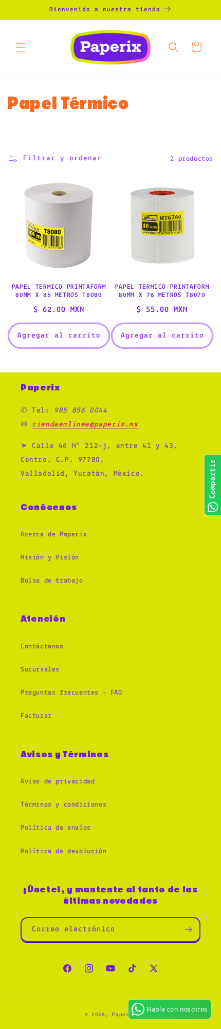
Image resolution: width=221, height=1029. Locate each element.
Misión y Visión (50, 558)
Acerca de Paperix (54, 534)
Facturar (36, 716)
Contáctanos (42, 646)
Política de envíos (56, 828)
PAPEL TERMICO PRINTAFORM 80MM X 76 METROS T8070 (162, 291)
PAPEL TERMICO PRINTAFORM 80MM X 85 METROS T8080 (59, 291)
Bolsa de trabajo (52, 581)
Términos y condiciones (63, 805)
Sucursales (40, 669)
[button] (20, 47)
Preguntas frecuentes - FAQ (71, 693)
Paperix (124, 1015)
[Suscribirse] (188, 929)
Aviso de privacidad (58, 781)
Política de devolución (63, 851)
